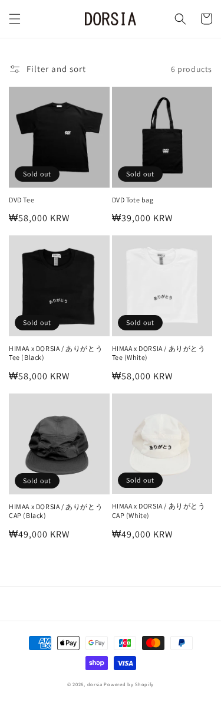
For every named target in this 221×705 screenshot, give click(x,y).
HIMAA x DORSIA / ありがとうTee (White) (159, 353)
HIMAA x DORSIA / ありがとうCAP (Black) (56, 511)
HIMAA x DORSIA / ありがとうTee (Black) (56, 353)
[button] (15, 19)
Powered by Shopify (129, 684)
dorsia (95, 684)
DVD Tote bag (133, 199)
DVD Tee (21, 199)
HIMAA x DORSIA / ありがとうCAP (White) (159, 510)
